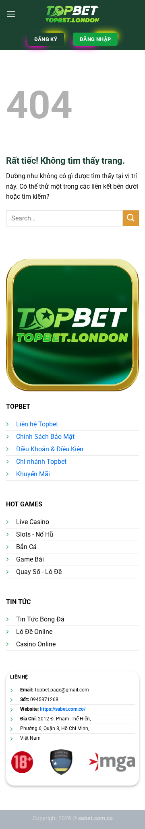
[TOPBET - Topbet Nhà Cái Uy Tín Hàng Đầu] (73, 14)
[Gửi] (131, 218)
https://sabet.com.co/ (62, 709)
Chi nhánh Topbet (41, 461)
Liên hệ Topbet (37, 424)
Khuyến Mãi (33, 474)
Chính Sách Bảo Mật (45, 436)
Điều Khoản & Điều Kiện (49, 449)
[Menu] (11, 14)
